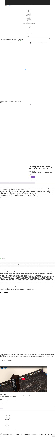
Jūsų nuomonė (2, 403)
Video (28, 182)
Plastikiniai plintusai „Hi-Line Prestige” (29, 16)
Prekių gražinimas (16, 182)
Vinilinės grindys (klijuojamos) (29, 20)
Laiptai (28, 22)
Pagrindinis (31, 40)
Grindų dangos (28, 18)
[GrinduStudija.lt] (7, 5)
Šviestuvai (29, 26)
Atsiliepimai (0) (31, 182)
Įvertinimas (1, 402)
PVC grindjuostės (29, 17)
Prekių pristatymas (23, 182)
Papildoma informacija (8, 182)
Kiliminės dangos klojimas (28, 33)
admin (16, 39)
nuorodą (39, 173)
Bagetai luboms (28, 8)
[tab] (2, 183)
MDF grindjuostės (29, 14)
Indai (29, 25)
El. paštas (1, 399)
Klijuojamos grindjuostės (29, 13)
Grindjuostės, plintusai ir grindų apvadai (8, 101)
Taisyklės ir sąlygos (8, 418)
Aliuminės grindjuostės (29, 12)
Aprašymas (2, 182)
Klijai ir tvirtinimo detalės (28, 21)
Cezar (1, 354)
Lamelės (29, 10)
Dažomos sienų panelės (29, 9)
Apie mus (7, 421)
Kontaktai (7, 420)
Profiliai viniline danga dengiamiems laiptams (29, 23)
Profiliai (28, 28)
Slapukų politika (8, 417)
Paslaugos (7, 422)
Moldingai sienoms (28, 24)
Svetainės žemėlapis (8, 423)
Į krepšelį (32, 177)
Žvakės (29, 27)
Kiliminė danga (29, 19)
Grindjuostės (28, 11)
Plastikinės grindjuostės (29, 15)
